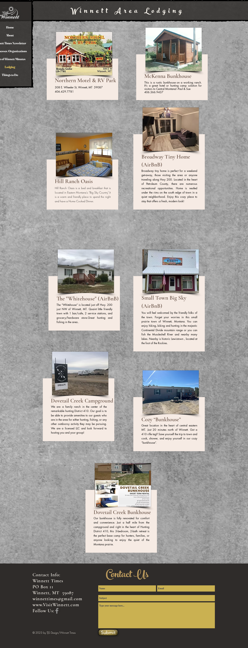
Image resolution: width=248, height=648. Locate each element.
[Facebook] (57, 611)
